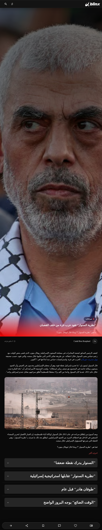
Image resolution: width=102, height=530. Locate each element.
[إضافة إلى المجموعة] (43, 525)
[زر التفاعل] (75, 525)
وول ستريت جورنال (89, 359)
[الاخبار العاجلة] (12, 4)
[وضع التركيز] (91, 525)
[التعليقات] (59, 525)
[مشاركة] (27, 525)
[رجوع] (11, 525)
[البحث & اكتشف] (5, 4)
